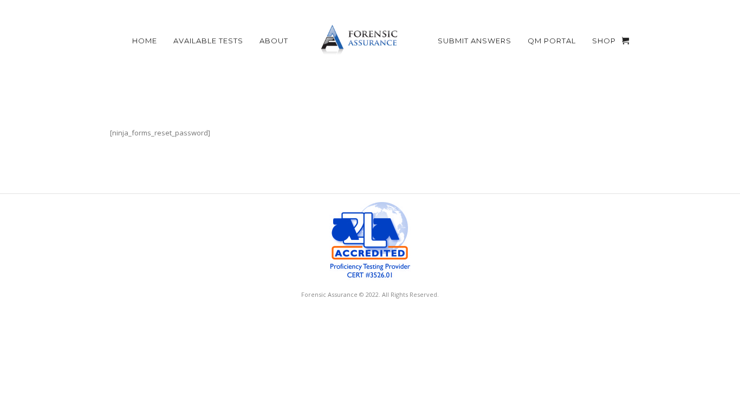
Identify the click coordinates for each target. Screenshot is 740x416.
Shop (604, 40)
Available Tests (208, 40)
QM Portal (552, 40)
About (273, 40)
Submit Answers (474, 40)
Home (144, 40)
